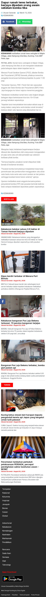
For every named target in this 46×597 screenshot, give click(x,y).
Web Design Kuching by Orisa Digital (13, 590)
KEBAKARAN (8, 15)
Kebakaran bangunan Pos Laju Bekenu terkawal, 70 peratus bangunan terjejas (20, 321)
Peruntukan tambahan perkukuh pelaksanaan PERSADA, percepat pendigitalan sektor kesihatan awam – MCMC (20, 465)
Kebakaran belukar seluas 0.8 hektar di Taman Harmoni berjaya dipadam (20, 230)
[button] (8, 21)
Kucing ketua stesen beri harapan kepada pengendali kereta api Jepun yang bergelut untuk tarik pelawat (22, 417)
